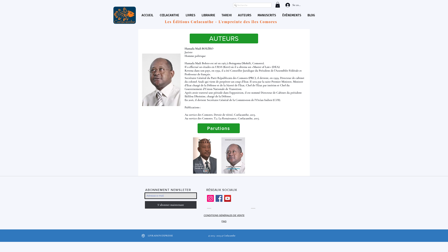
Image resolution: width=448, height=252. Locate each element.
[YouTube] (227, 198)
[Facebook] (219, 198)
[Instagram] (210, 198)
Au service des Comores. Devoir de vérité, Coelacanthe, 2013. (220, 115)
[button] (277, 5)
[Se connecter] (287, 5)
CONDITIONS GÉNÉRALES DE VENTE (224, 215)
